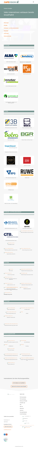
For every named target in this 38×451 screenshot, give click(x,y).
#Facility (5, 25)
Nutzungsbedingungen (23, 412)
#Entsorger (6, 22)
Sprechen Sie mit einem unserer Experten (19, 386)
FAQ (20, 404)
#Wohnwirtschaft (7, 36)
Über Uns (21, 406)
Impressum (21, 410)
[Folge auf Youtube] (6, 434)
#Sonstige (6, 30)
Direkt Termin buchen (8, 426)
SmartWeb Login (22, 402)
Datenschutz (22, 408)
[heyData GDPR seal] (6, 441)
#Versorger (6, 33)
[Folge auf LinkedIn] (4, 434)
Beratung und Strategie (23, 400)
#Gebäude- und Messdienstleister (11, 28)
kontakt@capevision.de (7, 429)
